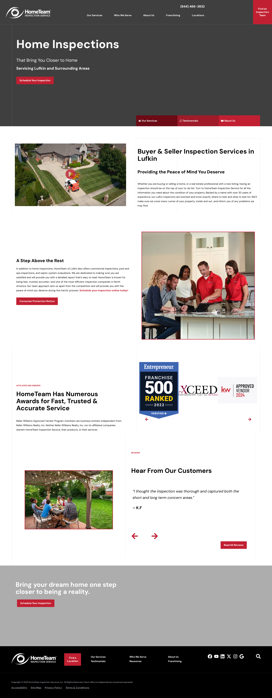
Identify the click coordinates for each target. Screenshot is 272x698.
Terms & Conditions (77, 687)
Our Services (94, 15)
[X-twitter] (229, 656)
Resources (135, 661)
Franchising (173, 15)
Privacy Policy (53, 687)
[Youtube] (216, 656)
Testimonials (98, 661)
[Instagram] (235, 656)
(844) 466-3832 (192, 6)
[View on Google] (241, 656)
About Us (148, 15)
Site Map (36, 687)
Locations (198, 15)
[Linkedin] (222, 656)
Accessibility (19, 687)
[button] (70, 175)
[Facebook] (210, 656)
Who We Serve (122, 15)
